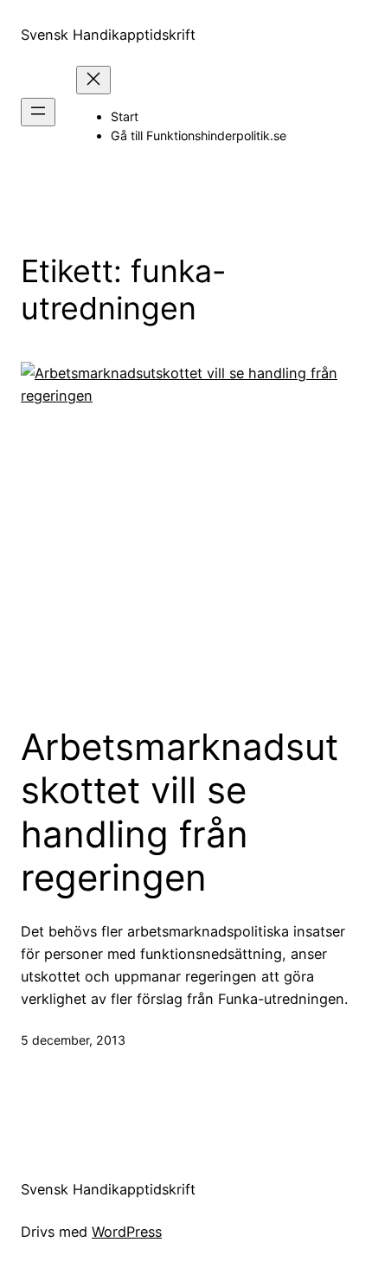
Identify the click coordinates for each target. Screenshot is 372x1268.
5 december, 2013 (73, 1040)
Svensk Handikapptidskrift (108, 34)
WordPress (127, 1231)
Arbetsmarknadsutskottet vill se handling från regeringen (179, 812)
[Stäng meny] (93, 80)
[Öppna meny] (38, 112)
